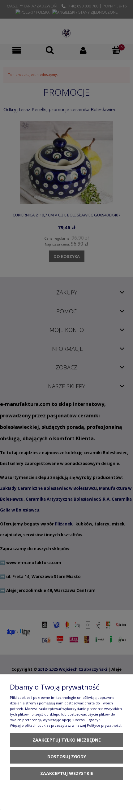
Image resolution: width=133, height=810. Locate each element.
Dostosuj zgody (66, 757)
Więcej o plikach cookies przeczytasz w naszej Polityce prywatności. (66, 725)
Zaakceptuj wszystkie (66, 773)
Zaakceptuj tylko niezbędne (66, 740)
